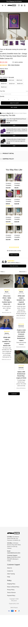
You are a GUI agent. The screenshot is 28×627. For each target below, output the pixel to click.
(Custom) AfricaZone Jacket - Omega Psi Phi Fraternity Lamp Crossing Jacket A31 (16, 130)
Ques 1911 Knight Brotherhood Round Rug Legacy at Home (16, 119)
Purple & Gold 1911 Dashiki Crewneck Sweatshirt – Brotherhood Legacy (21, 347)
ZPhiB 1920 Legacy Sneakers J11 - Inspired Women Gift (21, 318)
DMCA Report (14, 607)
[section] (14, 65)
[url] (13, 553)
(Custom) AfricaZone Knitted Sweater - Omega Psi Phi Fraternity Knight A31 (16, 140)
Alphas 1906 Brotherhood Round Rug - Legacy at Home (21, 388)
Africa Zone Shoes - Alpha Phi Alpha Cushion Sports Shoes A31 (7, 312)
